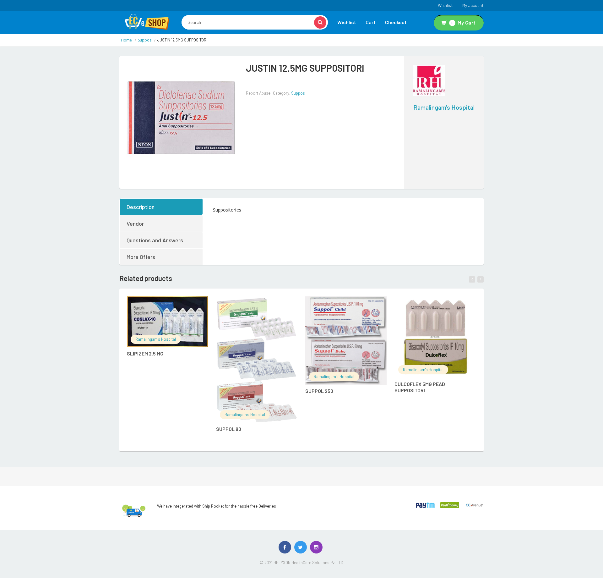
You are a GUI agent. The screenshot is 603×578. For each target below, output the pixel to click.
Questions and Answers (155, 240)
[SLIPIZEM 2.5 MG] (167, 322)
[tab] (161, 206)
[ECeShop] (147, 21)
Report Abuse (258, 93)
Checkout (396, 22)
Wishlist (445, 5)
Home (126, 40)
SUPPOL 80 (228, 429)
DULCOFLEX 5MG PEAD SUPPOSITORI (419, 387)
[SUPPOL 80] (256, 359)
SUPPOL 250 (319, 391)
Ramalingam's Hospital (444, 107)
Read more (352, 304)
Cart (371, 22)
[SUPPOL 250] (346, 340)
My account (473, 5)
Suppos (144, 40)
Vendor (135, 223)
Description (141, 206)
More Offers (141, 256)
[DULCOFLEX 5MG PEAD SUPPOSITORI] (435, 337)
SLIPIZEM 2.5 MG (145, 353)
